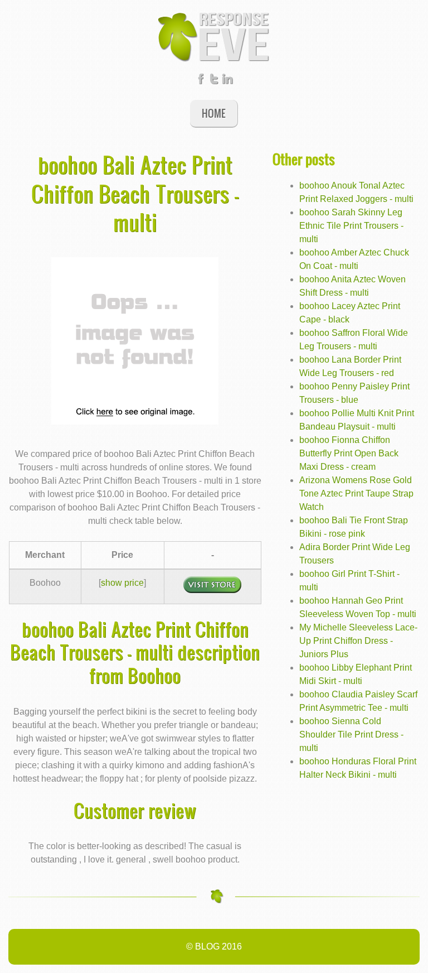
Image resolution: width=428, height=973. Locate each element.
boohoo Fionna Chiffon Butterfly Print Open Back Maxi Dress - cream (348, 453)
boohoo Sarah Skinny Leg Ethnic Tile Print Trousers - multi (351, 226)
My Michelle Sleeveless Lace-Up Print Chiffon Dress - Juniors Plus (358, 641)
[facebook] (200, 81)
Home (214, 113)
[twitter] (214, 81)
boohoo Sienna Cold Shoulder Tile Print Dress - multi (351, 734)
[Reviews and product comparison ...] (214, 36)
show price (122, 582)
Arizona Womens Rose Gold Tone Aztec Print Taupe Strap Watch (356, 493)
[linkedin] (227, 81)
